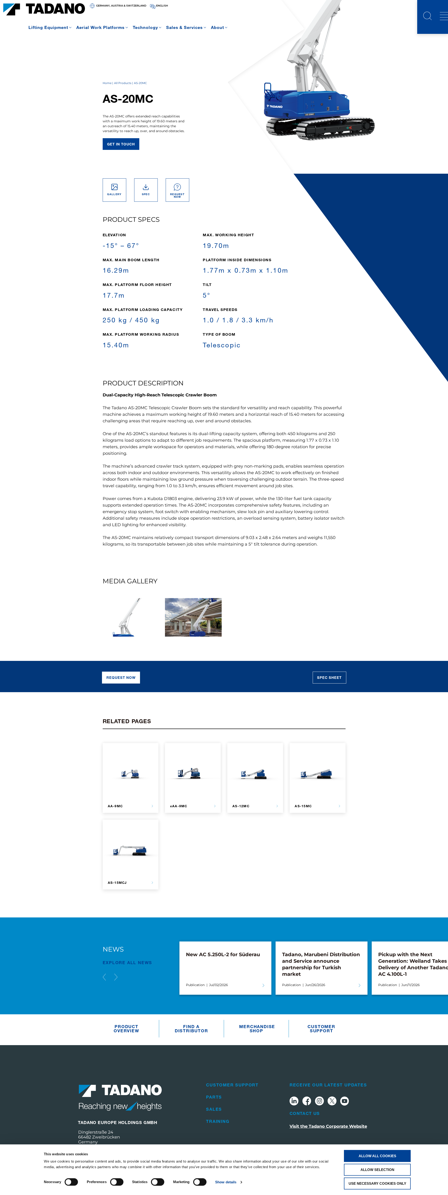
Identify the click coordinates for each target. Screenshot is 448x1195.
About (217, 27)
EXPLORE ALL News (127, 962)
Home (107, 83)
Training (217, 1121)
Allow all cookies (377, 1156)
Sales (214, 1109)
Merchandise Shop (257, 1028)
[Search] (427, 16)
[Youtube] (344, 1101)
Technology (145, 27)
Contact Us (305, 1113)
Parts (214, 1097)
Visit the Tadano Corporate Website (328, 1126)
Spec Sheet (329, 677)
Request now (121, 677)
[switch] (116, 1182)
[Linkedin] (294, 1101)
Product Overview (126, 1028)
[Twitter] (332, 1101)
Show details (225, 1182)
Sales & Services (184, 27)
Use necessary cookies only (377, 1183)
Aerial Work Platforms (100, 27)
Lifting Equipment (48, 27)
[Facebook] (306, 1101)
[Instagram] (319, 1101)
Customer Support (321, 1028)
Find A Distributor (191, 1028)
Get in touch (121, 144)
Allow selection (377, 1170)
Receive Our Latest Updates (328, 1084)
